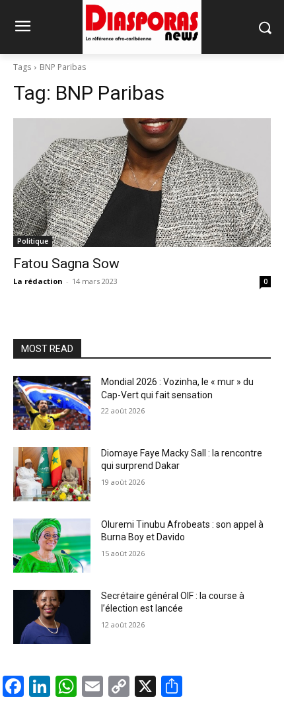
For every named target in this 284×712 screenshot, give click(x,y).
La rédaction (38, 281)
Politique (32, 241)
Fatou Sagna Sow (66, 263)
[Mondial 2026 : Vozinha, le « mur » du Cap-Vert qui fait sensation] (51, 403)
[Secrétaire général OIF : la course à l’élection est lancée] (51, 617)
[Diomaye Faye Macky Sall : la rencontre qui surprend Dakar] (51, 474)
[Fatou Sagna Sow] (142, 182)
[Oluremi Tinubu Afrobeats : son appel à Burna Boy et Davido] (51, 545)
